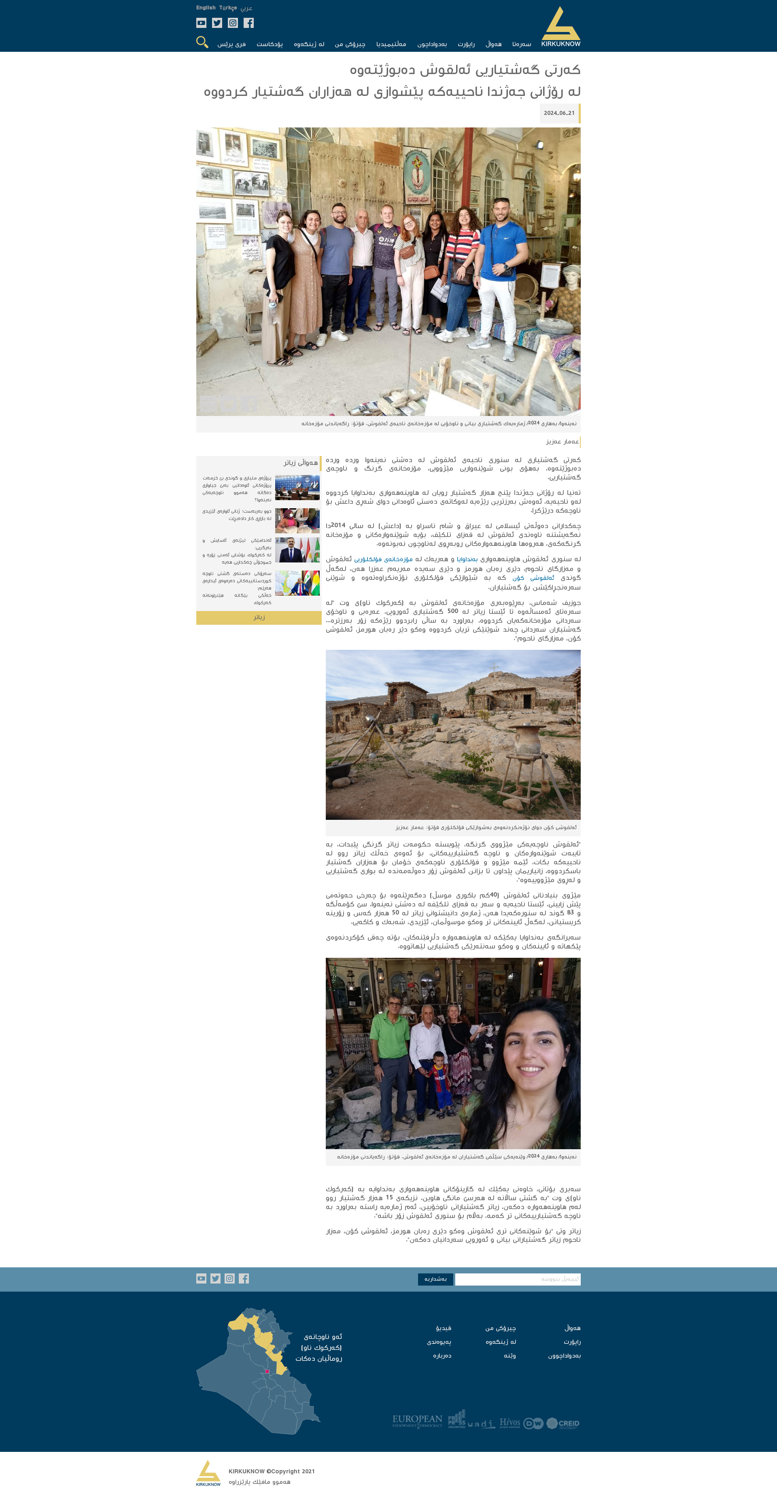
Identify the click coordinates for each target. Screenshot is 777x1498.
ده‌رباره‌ (442, 1356)
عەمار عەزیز (562, 442)
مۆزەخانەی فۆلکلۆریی (383, 559)
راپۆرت (572, 1342)
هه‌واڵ (573, 1328)
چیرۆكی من (500, 1328)
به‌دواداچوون (564, 1356)
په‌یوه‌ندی (439, 1342)
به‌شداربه (436, 1279)
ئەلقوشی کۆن (533, 578)
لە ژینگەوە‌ (501, 1342)
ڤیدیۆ (443, 1328)
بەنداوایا (467, 559)
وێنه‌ (510, 1356)
